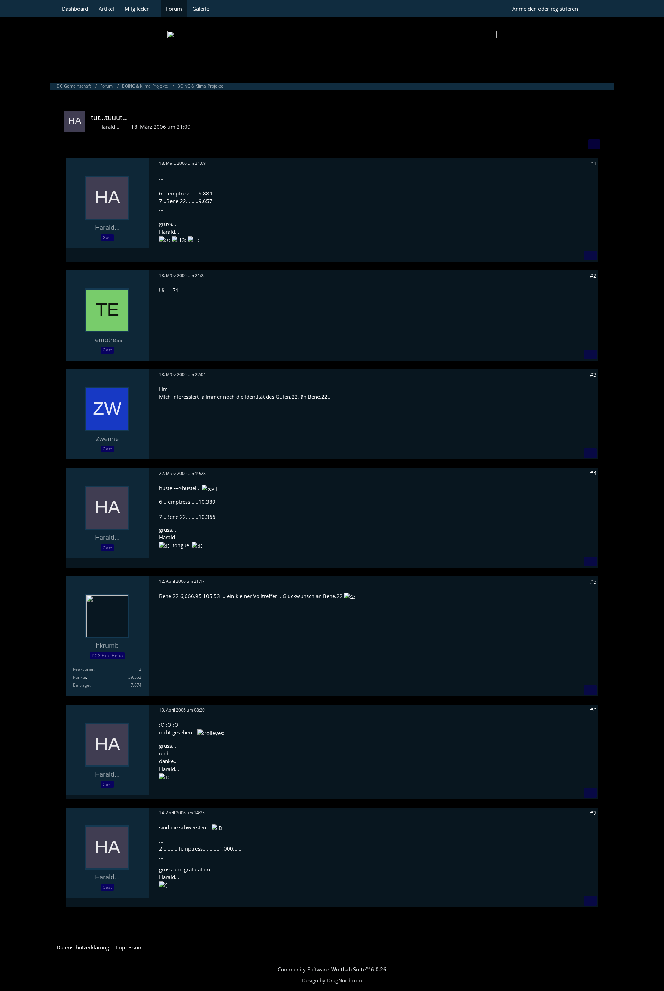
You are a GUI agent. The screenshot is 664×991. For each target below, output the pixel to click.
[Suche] (595, 8)
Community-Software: (332, 969)
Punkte (79, 677)
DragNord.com (344, 980)
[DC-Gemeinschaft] (332, 48)
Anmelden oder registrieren (545, 8)
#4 (593, 473)
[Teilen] (594, 144)
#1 (593, 163)
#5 (593, 581)
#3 (593, 374)
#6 (593, 710)
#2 (593, 275)
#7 (593, 812)
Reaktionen (83, 669)
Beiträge (81, 685)
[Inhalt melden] (590, 255)
